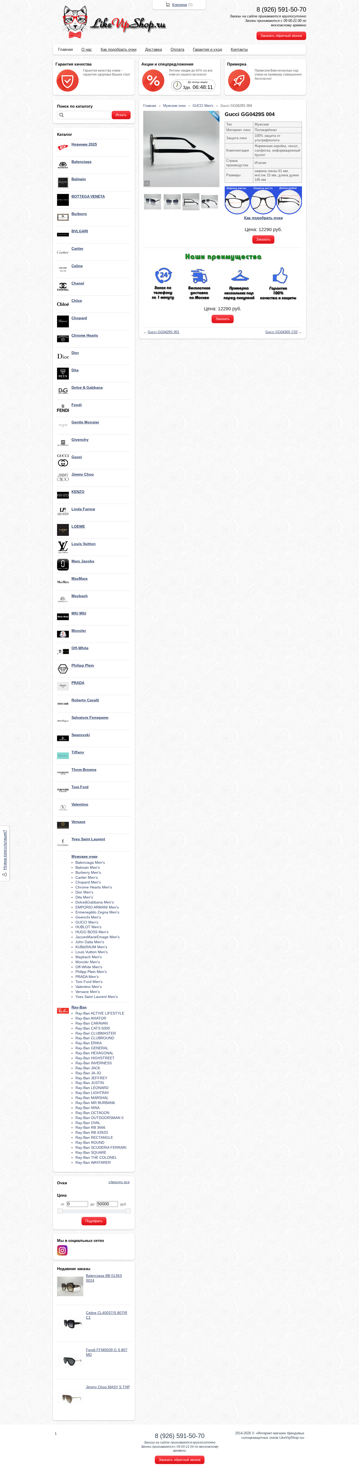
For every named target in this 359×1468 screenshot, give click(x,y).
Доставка (153, 49)
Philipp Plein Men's (91, 972)
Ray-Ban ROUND (89, 1142)
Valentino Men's (88, 987)
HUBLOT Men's (88, 927)
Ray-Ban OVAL (87, 1123)
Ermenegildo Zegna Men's (97, 912)
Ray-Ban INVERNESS (93, 1063)
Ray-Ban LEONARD (92, 1088)
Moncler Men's (87, 962)
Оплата (177, 49)
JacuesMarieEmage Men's (97, 937)
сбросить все (119, 1182)
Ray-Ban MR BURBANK (95, 1103)
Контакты (239, 49)
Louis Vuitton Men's (91, 952)
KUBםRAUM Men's (91, 947)
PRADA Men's (87, 977)
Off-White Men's (88, 967)
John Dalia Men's (89, 942)
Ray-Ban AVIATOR (90, 1018)
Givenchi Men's (88, 917)
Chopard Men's (88, 882)
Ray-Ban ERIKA (88, 1043)
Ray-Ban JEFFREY (91, 1078)
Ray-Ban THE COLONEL (96, 1157)
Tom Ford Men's (88, 982)
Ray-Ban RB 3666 (90, 1127)
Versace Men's (87, 992)
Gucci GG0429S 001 (163, 332)
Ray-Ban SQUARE (90, 1152)
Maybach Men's (88, 957)
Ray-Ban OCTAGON (92, 1113)
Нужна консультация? (4, 850)
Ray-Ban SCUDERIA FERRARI (100, 1147)
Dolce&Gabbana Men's (94, 902)
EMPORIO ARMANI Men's (97, 907)
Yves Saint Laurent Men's (96, 997)
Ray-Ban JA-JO (88, 1073)
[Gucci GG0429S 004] (181, 149)
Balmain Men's (87, 867)
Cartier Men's (86, 877)
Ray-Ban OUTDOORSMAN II (99, 1118)
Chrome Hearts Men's (93, 887)
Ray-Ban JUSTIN (89, 1083)
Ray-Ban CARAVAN (91, 1023)
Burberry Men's (88, 872)
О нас (86, 49)
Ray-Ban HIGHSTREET (95, 1058)
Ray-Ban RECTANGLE (94, 1137)
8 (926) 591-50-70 (281, 9)
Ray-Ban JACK (87, 1068)
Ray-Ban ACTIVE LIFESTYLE (99, 1013)
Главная (65, 49)
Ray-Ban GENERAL (91, 1048)
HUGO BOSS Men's (92, 932)
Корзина (179, 4)
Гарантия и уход (207, 49)
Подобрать (93, 1221)
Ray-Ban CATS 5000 (92, 1028)
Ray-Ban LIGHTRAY (92, 1093)
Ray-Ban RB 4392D (91, 1132)
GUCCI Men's (86, 922)
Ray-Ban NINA (87, 1108)
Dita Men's (84, 897)
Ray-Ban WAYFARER (93, 1162)
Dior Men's (84, 892)
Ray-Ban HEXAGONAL (94, 1053)
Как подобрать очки (118, 49)
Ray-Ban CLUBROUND (94, 1038)
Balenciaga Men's (90, 862)
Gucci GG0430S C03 (281, 332)
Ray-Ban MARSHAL (92, 1098)
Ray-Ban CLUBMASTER (95, 1033)
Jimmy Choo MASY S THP (108, 1387)
